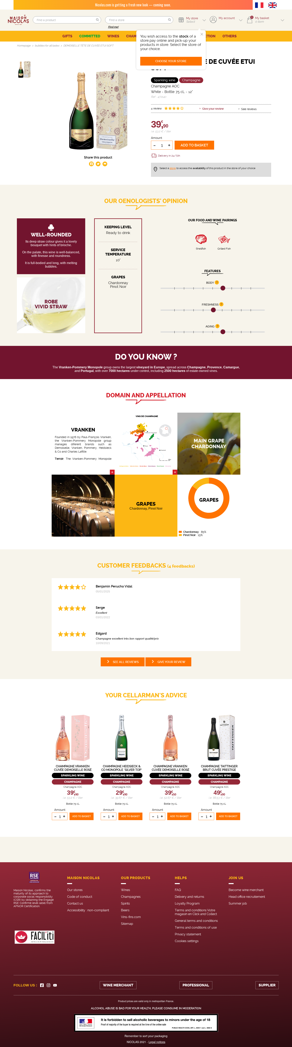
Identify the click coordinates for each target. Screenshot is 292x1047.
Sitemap (127, 924)
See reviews (249, 109)
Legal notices (157, 1042)
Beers (125, 910)
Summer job (238, 903)
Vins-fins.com (131, 917)
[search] (67, 19)
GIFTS (67, 36)
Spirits (125, 903)
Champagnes (131, 897)
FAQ (178, 890)
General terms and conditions (196, 921)
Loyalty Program (187, 903)
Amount (156, 138)
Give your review (213, 108)
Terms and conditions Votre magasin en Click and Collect (196, 912)
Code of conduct (79, 897)
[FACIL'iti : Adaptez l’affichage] (35, 937)
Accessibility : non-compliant (88, 910)
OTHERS (229, 36)
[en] (273, 5)
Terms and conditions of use (196, 927)
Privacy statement (188, 934)
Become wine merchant (246, 890)
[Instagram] (48, 985)
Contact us (75, 903)
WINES (113, 36)
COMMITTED (89, 36)
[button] (97, 20)
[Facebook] (42, 985)
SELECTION (206, 36)
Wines (125, 890)
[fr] (260, 5)
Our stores (75, 890)
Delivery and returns (189, 897)
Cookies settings (187, 941)
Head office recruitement (247, 897)
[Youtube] (55, 985)
